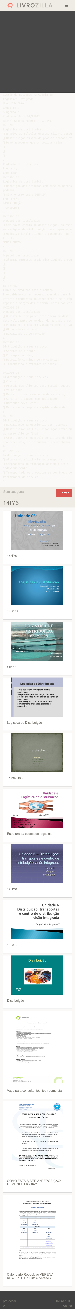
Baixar (64, 493)
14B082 (12, 611)
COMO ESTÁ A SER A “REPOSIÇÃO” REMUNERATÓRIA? (34, 1182)
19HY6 (12, 889)
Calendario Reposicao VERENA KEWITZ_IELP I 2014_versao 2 (30, 1276)
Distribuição (15, 1000)
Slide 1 (12, 666)
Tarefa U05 (15, 778)
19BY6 (12, 944)
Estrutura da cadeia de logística (29, 833)
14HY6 (12, 555)
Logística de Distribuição (24, 722)
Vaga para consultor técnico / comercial (35, 1090)
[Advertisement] (37, 51)
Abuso (67, 1305)
